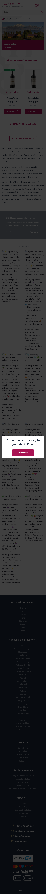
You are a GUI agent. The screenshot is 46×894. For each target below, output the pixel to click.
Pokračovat (23, 452)
